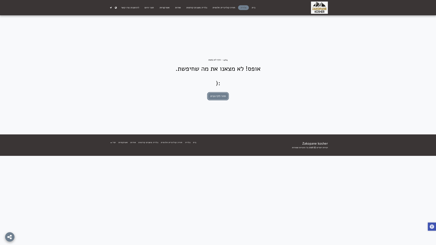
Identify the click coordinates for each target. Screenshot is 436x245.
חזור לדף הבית (218, 96)
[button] (110, 7)
